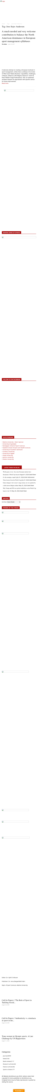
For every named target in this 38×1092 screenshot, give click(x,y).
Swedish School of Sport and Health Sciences (16, 448)
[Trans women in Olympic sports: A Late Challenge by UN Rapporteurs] (19, 1031)
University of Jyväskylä (9, 444)
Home (3, 23)
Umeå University (8, 455)
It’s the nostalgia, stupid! (9, 477)
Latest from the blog (12, 467)
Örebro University (8, 459)
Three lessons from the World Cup (12, 480)
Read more (5, 83)
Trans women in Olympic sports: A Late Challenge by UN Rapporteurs (17, 1037)
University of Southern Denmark (13, 449)
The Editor (4, 44)
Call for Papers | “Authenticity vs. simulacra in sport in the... (19, 1019)
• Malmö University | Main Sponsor (13, 442)
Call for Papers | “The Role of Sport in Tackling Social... (17, 1001)
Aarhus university (8, 457)
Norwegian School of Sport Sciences (14, 446)
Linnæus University (8, 451)
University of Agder (8, 453)
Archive (4, 502)
